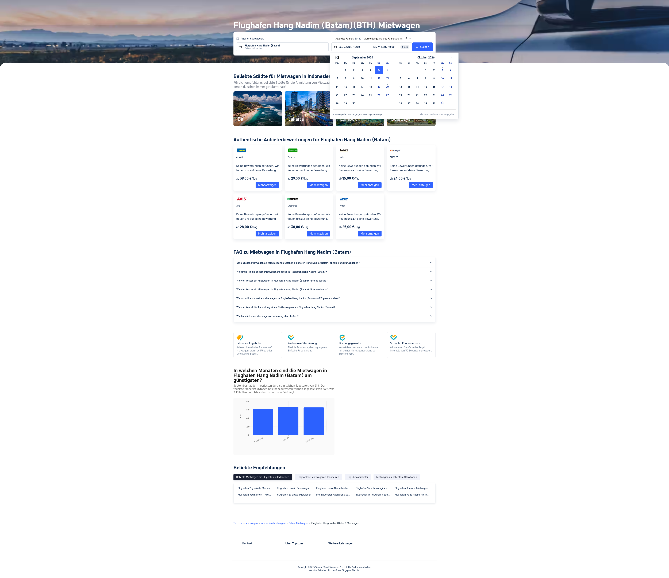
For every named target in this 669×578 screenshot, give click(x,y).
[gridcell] (379, 70)
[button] (473, 6)
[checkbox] (345, 70)
